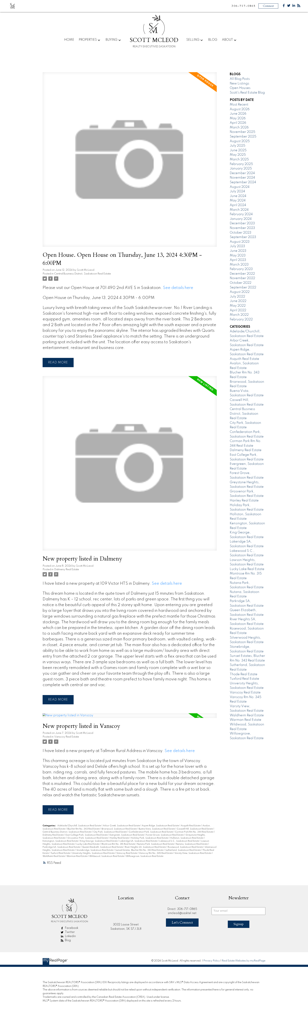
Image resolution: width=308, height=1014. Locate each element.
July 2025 (237, 145)
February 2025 (241, 164)
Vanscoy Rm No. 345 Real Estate (156, 853)
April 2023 (238, 260)
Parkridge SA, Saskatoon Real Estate (62, 847)
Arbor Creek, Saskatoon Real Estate (121, 826)
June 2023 (238, 251)
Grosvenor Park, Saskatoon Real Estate (87, 838)
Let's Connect (182, 922)
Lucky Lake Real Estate (88, 844)
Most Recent (239, 104)
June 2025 (238, 150)
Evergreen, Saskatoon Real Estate (127, 835)
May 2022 (238, 305)
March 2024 (239, 209)
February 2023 (241, 269)
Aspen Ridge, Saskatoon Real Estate (160, 826)
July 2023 (237, 246)
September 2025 (243, 136)
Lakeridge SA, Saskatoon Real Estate (139, 841)
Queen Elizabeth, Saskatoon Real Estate (103, 847)
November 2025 (242, 132)
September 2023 (243, 237)
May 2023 (238, 255)
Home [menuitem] (69, 39)
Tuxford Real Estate (61, 853)
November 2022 (242, 278)
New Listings (239, 83)
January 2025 (241, 168)
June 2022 (238, 301)
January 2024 (241, 219)
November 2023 (242, 228)
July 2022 (237, 296)
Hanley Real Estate (119, 838)
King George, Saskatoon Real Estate (99, 841)
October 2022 (240, 282)
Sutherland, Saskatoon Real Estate (183, 850)
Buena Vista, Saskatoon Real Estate (157, 829)
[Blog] (298, 6)
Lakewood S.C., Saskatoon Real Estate (179, 841)
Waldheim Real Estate (54, 856)
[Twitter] (288, 6)
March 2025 (239, 159)
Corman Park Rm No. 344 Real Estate (194, 832)
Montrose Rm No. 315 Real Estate (118, 844)
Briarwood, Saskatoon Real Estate (119, 829)
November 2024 (242, 177)
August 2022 (240, 292)
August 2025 (240, 141)
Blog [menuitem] (212, 39)
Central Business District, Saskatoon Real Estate (82, 274)
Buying (111, 39)
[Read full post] (130, 161)
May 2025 (238, 154)
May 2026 (238, 118)
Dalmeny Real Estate (66, 569)
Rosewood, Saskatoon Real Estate (185, 847)
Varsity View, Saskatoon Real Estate (193, 853)
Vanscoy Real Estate (66, 737)
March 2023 (239, 264)
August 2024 (240, 187)
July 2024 (237, 191)
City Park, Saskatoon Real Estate (110, 832)
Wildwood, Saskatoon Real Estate (107, 856)
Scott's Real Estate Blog (247, 92)
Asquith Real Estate (191, 826)
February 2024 (241, 214)
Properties (88, 39)
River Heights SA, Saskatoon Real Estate (145, 847)
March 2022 (239, 314)
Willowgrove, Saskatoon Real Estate (144, 856)
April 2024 (238, 205)
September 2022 (243, 287)
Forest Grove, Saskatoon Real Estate (165, 835)
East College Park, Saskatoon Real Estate (87, 835)
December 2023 (242, 223)
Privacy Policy (211, 961)
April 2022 (238, 310)
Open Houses (240, 88)
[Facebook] (283, 6)
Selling (192, 39)
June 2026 (238, 113)
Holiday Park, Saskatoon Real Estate (150, 838)
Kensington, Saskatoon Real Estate (61, 841)
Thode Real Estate (243, 674)
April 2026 (238, 122)
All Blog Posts (240, 79)
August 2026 (240, 109)
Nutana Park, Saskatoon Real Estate (155, 844)
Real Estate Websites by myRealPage (243, 961)
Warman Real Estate (77, 856)
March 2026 (239, 127)
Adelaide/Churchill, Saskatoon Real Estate (79, 826)
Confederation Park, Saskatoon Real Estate (151, 832)
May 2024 (238, 200)
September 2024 (243, 182)
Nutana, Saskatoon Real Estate (192, 844)
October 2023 (240, 232)
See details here (178, 288)
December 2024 (242, 173)
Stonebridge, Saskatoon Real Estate (95, 850)
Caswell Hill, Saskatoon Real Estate (195, 829)
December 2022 (242, 273)
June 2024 (238, 196)
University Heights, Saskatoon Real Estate (93, 853)
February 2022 (241, 319)
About (227, 39)
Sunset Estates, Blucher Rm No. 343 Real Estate (139, 850)
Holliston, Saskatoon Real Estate (187, 838)
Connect (268, 6)
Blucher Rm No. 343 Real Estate (83, 829)
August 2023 (240, 241)
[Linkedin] (293, 6)
